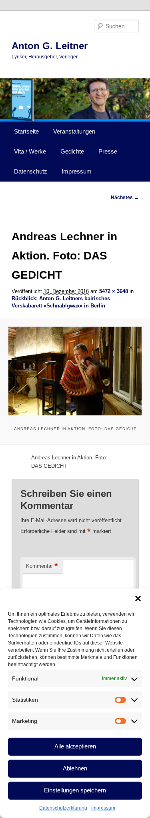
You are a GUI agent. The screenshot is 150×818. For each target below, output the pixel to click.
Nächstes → (125, 197)
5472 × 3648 (113, 291)
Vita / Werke (30, 151)
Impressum (103, 808)
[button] (138, 599)
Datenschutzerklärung (63, 808)
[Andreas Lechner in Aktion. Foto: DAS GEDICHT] (74, 371)
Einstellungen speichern (75, 790)
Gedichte (72, 151)
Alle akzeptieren (75, 746)
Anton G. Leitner (50, 45)
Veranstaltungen (74, 131)
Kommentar (42, 566)
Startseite (26, 131)
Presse (107, 151)
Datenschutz (30, 171)
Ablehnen (75, 768)
